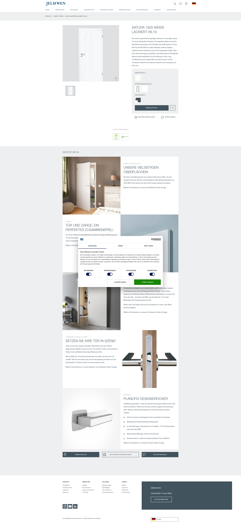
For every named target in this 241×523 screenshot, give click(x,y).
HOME (47, 10)
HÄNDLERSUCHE (124, 10)
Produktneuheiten (67, 487)
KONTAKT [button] (157, 10)
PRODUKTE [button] (74, 10)
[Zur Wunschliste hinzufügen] (172, 107)
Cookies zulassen (147, 282)
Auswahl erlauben (120, 282)
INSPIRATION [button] (59, 10)
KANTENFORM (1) (140, 95)
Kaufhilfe (84, 485)
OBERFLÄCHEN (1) (140, 73)
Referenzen (66, 492)
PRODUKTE (48, 16)
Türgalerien (66, 490)
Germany (158, 519)
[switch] (110, 274)
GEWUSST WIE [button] (89, 10)
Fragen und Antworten (88, 490)
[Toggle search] (175, 4)
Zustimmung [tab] (92, 246)
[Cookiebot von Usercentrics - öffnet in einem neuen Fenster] (152, 239)
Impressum (125, 487)
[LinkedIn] (75, 506)
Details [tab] (120, 246)
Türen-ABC (85, 492)
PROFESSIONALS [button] (142, 10)
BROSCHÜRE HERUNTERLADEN (146, 117)
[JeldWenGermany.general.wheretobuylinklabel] (186, 4)
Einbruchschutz (86, 487)
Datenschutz (125, 490)
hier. (164, 188)
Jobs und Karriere (106, 490)
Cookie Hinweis (126, 492)
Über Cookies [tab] (148, 246)
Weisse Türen (58, 16)
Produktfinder (66, 485)
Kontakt (124, 485)
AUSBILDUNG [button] (171, 10)
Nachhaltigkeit (106, 487)
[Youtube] (70, 506)
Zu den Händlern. (161, 499)
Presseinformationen (107, 492)
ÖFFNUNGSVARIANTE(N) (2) (143, 84)
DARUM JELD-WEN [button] (106, 10)
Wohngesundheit (106, 485)
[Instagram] (65, 506)
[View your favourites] (180, 4)
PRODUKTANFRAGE (170, 117)
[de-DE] (194, 4)
